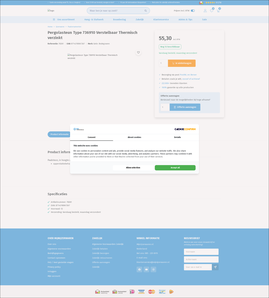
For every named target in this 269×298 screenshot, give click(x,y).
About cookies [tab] (134, 137)
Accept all (175, 167)
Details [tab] (177, 137)
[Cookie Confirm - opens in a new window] (185, 129)
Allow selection (133, 167)
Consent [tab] (91, 137)
